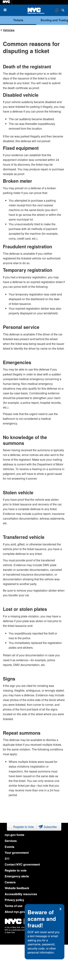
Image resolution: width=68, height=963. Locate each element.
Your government (17, 852)
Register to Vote (23, 827)
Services (11, 841)
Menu (6, 10)
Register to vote (15, 870)
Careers (10, 882)
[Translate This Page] (57, 10)
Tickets (18, 20)
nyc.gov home (14, 835)
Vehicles (9, 30)
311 (7, 858)
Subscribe (50, 827)
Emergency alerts (17, 876)
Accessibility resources (21, 894)
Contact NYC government (22, 864)
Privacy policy (14, 900)
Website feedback (17, 888)
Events (9, 847)
